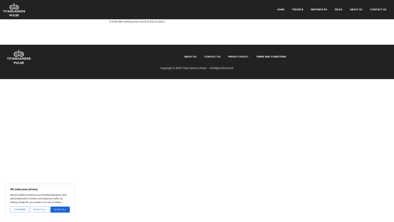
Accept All (60, 209)
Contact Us (378, 9)
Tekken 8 (297, 9)
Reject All (40, 209)
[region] (40, 200)
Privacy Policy (238, 56)
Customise (20, 209)
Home (280, 9)
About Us (356, 9)
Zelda (338, 9)
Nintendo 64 (319, 9)
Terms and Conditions (271, 56)
